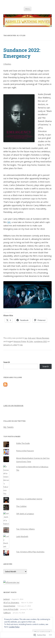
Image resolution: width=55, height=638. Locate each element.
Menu (27, 9)
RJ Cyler (30, 341)
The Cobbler (21, 506)
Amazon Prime (20, 341)
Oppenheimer (9, 606)
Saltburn (7, 612)
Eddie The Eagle (23, 443)
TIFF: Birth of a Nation (25, 513)
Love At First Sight (10, 609)
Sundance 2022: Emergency (21, 53)
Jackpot (6, 599)
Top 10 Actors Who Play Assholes (30, 551)
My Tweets (8, 427)
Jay (26, 338)
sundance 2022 (40, 341)
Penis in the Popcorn (25, 450)
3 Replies (7, 64)
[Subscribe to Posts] (5, 385)
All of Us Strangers (11, 602)
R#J (8, 222)
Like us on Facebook (13, 406)
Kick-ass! (32, 338)
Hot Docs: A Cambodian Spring (29, 499)
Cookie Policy (14, 627)
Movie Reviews (42, 338)
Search (6, 362)
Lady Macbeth (22, 536)
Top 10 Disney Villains (25, 529)
